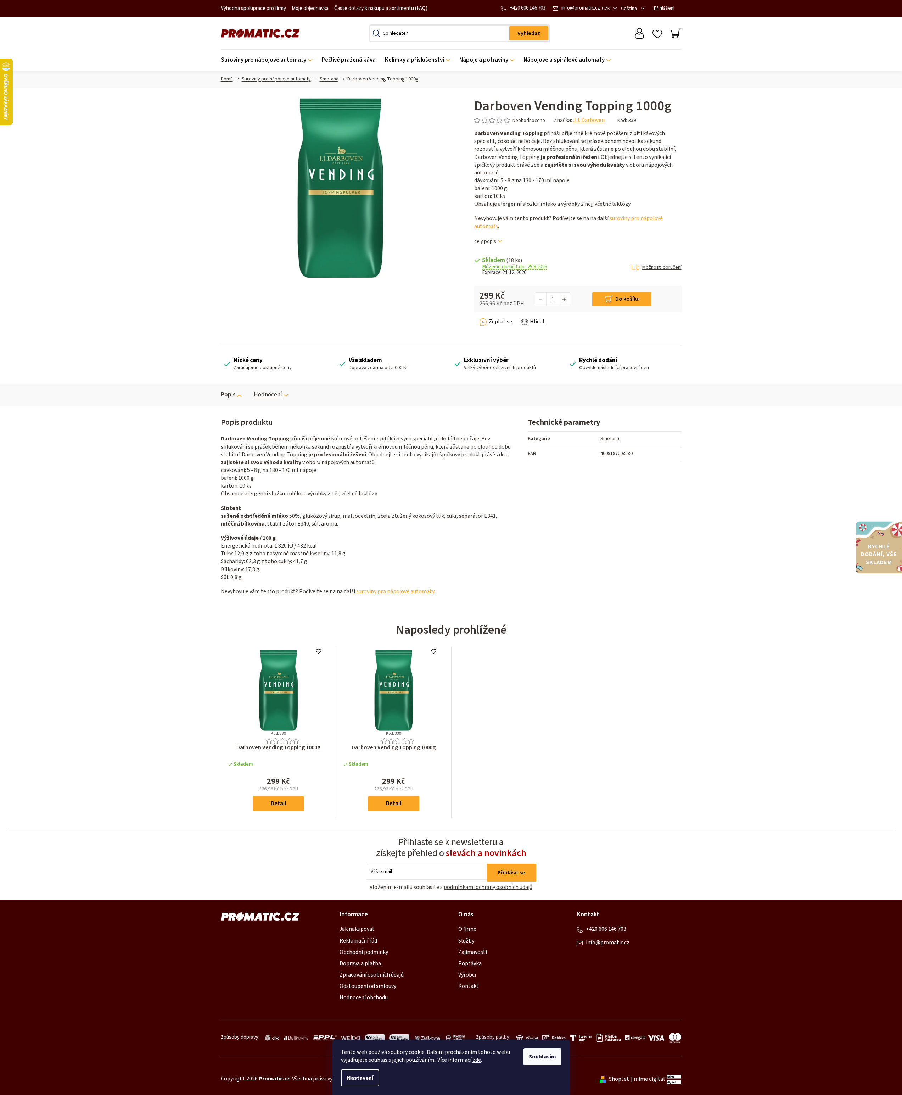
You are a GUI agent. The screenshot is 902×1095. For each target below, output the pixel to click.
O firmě (467, 929)
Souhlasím (542, 1057)
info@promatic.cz (580, 8)
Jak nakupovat (357, 929)
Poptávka (470, 963)
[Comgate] (634, 1038)
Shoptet (619, 1079)
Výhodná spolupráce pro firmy (253, 8)
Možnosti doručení (662, 267)
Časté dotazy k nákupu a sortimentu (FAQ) (380, 8)
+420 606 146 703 (527, 8)
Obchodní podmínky (364, 952)
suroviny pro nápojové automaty (395, 591)
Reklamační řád (358, 941)
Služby (466, 941)
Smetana (609, 438)
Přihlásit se (511, 873)
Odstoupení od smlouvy (368, 986)
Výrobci (467, 975)
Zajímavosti (472, 952)
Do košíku (627, 299)
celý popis (485, 241)
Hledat (528, 33)
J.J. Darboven (589, 120)
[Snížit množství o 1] (541, 299)
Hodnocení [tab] (268, 394)
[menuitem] (269, 60)
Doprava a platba (360, 963)
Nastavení (360, 1078)
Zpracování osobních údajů (372, 975)
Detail (278, 803)
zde (476, 1060)
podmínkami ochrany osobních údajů (488, 887)
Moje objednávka (310, 8)
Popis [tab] (228, 394)
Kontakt (468, 986)
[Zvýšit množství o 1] (564, 299)
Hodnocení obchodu (364, 997)
